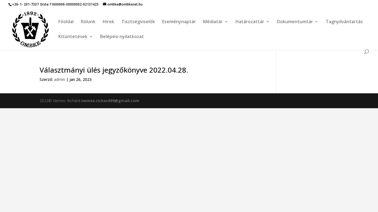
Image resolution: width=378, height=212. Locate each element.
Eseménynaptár (179, 22)
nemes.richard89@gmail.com (110, 100)
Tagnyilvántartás (344, 22)
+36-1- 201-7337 (25, 4)
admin (59, 79)
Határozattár (249, 22)
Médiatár (213, 22)
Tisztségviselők (138, 22)
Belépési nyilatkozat (122, 37)
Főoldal (66, 22)
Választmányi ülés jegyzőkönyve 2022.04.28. (114, 70)
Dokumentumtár (295, 22)
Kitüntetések (72, 37)
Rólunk (88, 22)
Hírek (108, 22)
